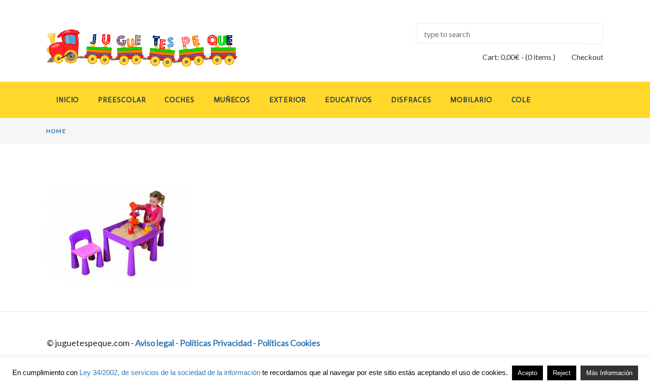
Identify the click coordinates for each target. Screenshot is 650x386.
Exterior (287, 100)
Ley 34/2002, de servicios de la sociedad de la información (169, 372)
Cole (522, 100)
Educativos (348, 100)
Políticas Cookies (288, 343)
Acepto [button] (527, 372)
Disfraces (411, 100)
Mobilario (471, 100)
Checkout (587, 56)
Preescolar (122, 100)
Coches (179, 100)
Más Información (609, 372)
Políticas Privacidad (216, 343)
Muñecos (232, 100)
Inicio (67, 100)
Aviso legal (154, 343)
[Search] (592, 33)
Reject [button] (562, 372)
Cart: (501, 56)
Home (56, 131)
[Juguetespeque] (133, 48)
